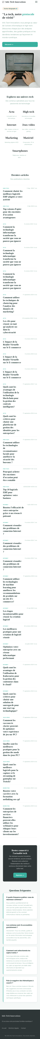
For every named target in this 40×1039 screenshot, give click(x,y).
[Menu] (36, 1)
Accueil (4, 1028)
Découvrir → (9, 44)
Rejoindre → (20, 875)
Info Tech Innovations (14, 2)
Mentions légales (14, 1028)
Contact (23, 1028)
